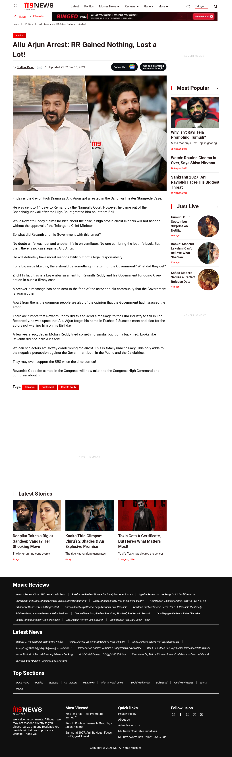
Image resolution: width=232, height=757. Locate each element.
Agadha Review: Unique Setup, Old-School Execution (167, 594)
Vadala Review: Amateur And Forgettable (38, 619)
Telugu (199, 6)
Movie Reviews (31, 585)
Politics (89, 6)
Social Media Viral (140, 682)
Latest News (27, 632)
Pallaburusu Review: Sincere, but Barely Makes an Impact (102, 594)
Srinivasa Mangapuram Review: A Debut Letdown (42, 613)
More (161, 6)
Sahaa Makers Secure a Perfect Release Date (155, 641)
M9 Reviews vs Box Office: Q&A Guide (142, 737)
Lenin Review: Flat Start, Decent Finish (130, 619)
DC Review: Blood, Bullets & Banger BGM (37, 607)
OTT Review (70, 682)
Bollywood (161, 682)
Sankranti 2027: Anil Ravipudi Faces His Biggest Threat (88, 734)
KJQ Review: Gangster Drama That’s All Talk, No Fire (178, 600)
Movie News (22, 682)
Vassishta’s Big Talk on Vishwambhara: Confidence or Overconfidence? (170, 654)
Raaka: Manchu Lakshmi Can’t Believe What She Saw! (97, 641)
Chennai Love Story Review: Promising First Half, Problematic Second (112, 613)
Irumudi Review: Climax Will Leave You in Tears (41, 594)
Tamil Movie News (183, 682)
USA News (89, 682)
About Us (124, 719)
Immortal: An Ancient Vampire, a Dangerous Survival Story (109, 648)
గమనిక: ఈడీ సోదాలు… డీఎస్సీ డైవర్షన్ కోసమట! (102, 654)
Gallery (148, 6)
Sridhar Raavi (25, 67)
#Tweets (38, 16)
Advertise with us (129, 725)
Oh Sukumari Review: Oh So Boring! (84, 619)
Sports (203, 682)
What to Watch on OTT (113, 682)
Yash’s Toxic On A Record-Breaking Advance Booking (44, 654)
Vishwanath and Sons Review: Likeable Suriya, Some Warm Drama (51, 600)
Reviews (130, 6)
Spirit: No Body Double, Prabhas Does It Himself (41, 660)
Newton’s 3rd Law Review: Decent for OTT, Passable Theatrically (167, 607)
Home (16, 24)
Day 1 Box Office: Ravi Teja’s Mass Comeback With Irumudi (178, 648)
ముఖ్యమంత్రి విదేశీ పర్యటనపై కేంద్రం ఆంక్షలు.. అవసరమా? (44, 648)
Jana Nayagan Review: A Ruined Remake (178, 613)
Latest (75, 6)
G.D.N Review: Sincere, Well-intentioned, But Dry (118, 600)
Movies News (107, 6)
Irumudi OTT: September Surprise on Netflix (39, 641)
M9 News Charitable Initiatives (137, 731)
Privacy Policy (127, 714)
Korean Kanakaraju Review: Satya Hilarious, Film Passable (96, 607)
